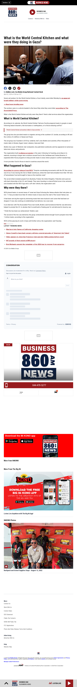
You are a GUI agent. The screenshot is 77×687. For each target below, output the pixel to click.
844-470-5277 (39, 385)
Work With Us (8, 607)
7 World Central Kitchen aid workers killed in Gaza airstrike (23, 130)
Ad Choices (31, 659)
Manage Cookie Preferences (11, 661)
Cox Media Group (12, 658)
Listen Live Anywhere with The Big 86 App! (18, 514)
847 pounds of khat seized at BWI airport (20, 241)
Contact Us (7, 604)
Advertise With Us (39, 18)
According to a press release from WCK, (18, 170)
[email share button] (14, 88)
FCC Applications (9, 625)
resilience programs (25, 153)
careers (43, 659)
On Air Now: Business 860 (38, 377)
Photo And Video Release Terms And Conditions (18, 629)
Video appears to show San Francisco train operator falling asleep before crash (35, 237)
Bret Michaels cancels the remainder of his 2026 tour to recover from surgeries (35, 244)
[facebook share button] (5, 88)
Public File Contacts (10, 618)
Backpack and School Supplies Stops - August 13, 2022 (23, 570)
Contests (30, 18)
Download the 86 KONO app (20, 435)
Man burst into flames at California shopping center (24, 229)
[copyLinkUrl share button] (18, 88)
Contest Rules (8, 611)
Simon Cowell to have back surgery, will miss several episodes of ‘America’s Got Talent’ (37, 233)
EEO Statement (8, 614)
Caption (67, 82)
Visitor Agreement (58, 658)
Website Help (8, 647)
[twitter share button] (9, 88)
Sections (5, 2)
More (47, 18)
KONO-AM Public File (10, 622)
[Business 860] (38, 2)
